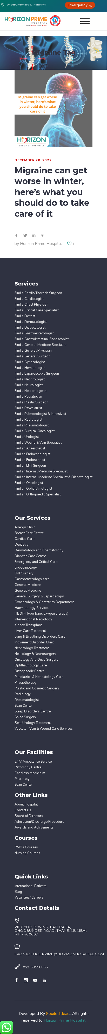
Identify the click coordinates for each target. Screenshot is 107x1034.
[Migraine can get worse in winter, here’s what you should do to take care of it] (53, 109)
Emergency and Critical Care (36, 562)
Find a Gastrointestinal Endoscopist (42, 339)
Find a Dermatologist (31, 322)
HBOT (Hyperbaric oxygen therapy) (41, 613)
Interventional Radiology (33, 619)
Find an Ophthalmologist (33, 488)
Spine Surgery (25, 717)
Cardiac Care (24, 539)
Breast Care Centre (29, 533)
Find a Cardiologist (29, 299)
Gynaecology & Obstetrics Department (44, 602)
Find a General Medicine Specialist (40, 345)
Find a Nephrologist (30, 379)
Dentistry (22, 544)
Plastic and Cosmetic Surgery (37, 688)
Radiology (23, 694)
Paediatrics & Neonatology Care (39, 677)
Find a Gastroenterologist (34, 333)
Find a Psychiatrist (28, 408)
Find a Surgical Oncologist (35, 431)
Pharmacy (22, 779)
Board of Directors (29, 816)
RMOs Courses (26, 847)
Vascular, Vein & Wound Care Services (44, 728)
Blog (18, 892)
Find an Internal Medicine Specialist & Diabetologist (53, 477)
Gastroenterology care (32, 579)
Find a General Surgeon (32, 356)
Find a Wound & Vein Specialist (38, 442)
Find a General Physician (33, 350)
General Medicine (28, 585)
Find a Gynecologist (30, 362)
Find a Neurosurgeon (30, 391)
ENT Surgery (24, 573)
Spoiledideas (57, 1013)
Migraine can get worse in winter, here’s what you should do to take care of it (52, 192)
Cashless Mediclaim (30, 773)
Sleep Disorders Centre (33, 711)
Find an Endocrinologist (32, 454)
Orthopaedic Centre (29, 671)
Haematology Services (32, 608)
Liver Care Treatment (30, 631)
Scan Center (24, 705)
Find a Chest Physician (31, 304)
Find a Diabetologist (30, 327)
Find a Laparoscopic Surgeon (37, 373)
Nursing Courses (27, 853)
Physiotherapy (26, 682)
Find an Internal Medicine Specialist (41, 471)
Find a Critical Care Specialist (37, 310)
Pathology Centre (28, 767)
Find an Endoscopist (30, 460)
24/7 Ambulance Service (33, 761)
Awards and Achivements (34, 827)
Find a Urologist (27, 437)
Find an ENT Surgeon (30, 465)
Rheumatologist (27, 700)
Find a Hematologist (30, 368)
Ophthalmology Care (31, 665)
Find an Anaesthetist (30, 448)
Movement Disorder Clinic (34, 642)
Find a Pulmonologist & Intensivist (40, 414)
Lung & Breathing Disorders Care (40, 636)
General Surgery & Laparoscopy (39, 596)
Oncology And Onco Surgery (36, 659)
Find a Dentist (25, 316)
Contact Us (23, 810)
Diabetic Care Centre (30, 556)
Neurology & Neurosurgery (35, 654)
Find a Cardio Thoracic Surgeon (38, 293)
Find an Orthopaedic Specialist (38, 494)
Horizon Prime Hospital (41, 244)
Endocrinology (26, 567)
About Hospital (26, 804)
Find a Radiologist (28, 419)
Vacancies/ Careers (29, 897)
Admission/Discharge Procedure (39, 822)
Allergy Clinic (25, 527)
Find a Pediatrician (28, 396)
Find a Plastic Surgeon (31, 402)
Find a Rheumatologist (32, 425)
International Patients (30, 886)
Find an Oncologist (29, 483)
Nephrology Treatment (32, 648)
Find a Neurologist (29, 385)
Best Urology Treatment (33, 723)
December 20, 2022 (33, 160)
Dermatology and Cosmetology (39, 550)
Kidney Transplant (28, 625)
